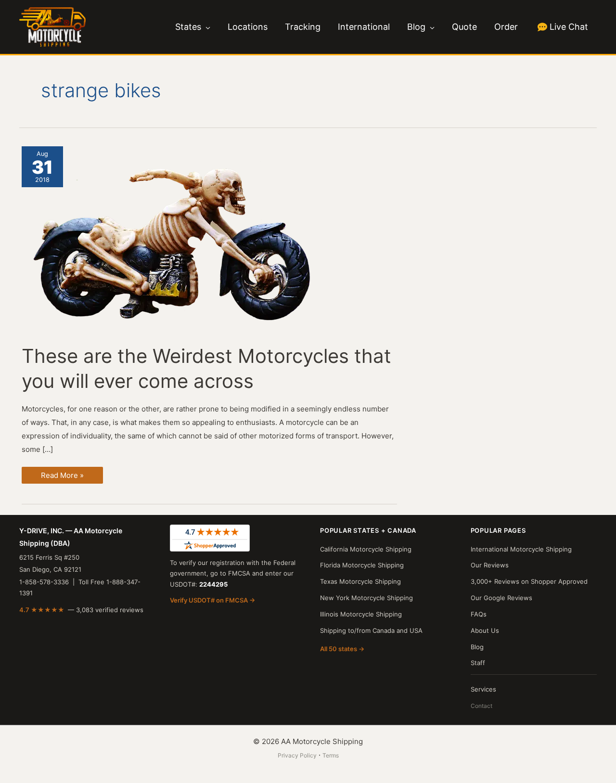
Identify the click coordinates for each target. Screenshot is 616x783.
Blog (477, 647)
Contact (481, 705)
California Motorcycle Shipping (365, 549)
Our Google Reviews (501, 598)
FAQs (479, 614)
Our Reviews (490, 565)
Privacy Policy (297, 755)
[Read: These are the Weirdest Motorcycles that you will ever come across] (176, 239)
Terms (330, 755)
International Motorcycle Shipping (521, 549)
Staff (478, 663)
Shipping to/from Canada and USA (371, 630)
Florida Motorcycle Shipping (362, 565)
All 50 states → (342, 649)
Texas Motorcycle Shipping (360, 581)
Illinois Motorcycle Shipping (361, 614)
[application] (205, 27)
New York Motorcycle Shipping (366, 598)
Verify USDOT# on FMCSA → (212, 600)
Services (483, 689)
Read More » (62, 477)
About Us (485, 630)
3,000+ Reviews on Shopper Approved (529, 581)
